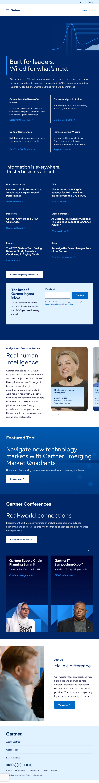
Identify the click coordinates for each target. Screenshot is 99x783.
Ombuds (45, 770)
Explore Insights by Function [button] (23, 274)
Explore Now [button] (16, 479)
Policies (9, 770)
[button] (89, 2)
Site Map (54, 770)
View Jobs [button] (63, 705)
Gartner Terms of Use (52, 304)
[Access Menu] (7, 10)
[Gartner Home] (15, 10)
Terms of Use (34, 770)
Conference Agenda (19, 575)
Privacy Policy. (68, 304)
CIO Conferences (64, 575)
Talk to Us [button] (85, 10)
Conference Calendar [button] (20, 539)
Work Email (50, 289)
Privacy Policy (21, 770)
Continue (80, 295)
